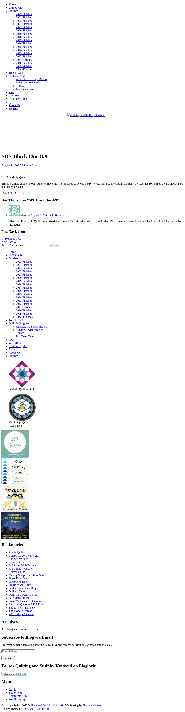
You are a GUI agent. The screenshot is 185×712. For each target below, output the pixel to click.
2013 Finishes (24, 53)
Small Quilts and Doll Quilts (25, 601)
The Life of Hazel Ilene (22, 607)
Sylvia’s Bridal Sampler (29, 82)
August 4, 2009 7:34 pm (15, 165)
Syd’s (12, 102)
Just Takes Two (25, 89)
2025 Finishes (24, 14)
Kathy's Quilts (17, 571)
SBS (21, 192)
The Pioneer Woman (20, 610)
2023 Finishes (24, 20)
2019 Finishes (24, 33)
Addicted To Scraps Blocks (31, 79)
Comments (18, 695)
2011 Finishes (24, 59)
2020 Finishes (24, 30)
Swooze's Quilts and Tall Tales (26, 604)
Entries (16, 692)
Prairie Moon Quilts (20, 584)
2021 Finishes (24, 27)
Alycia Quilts (16, 552)
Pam (34, 165)
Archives (6, 629)
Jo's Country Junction (21, 568)
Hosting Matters (92, 705)
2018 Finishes (24, 36)
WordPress (42, 708)
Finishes (13, 10)
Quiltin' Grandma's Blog (22, 588)
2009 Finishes (24, 66)
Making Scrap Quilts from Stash (27, 575)
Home (12, 4)
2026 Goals (15, 7)
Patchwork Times (19, 581)
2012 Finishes (24, 56)
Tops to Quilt (16, 72)
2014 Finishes (24, 50)
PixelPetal (28, 708)
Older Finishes (24, 69)
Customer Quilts (18, 98)
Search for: (7, 245)
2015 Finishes (24, 46)
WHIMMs (15, 95)
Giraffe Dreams (17, 562)
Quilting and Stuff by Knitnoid (45, 705)
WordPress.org (17, 699)
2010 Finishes (24, 63)
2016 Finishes (24, 43)
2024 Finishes (24, 17)
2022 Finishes (24, 23)
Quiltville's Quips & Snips (23, 594)
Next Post (8, 241)
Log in (12, 689)
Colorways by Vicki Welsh (24, 555)
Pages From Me (18, 578)
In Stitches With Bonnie (22, 565)
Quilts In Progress (19, 76)
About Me (14, 105)
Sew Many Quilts (19, 597)
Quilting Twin (17, 591)
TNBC (20, 85)
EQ (15, 192)
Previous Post (11, 238)
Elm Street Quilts (18, 558)
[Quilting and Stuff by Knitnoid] (86, 115)
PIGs (11, 92)
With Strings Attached (21, 614)
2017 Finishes (24, 40)
